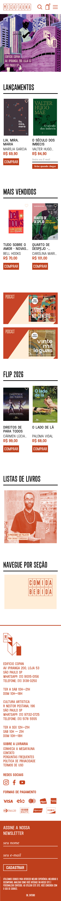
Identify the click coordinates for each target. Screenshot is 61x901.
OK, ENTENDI (30, 895)
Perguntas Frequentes (18, 757)
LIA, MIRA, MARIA (11, 142)
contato (8, 753)
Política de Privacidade (19, 761)
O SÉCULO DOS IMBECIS (43, 142)
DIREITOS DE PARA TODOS (13, 429)
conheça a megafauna (19, 748)
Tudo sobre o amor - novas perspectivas (14, 247)
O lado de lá (43, 427)
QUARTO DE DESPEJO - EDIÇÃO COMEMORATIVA (44, 247)
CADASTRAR (15, 867)
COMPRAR (11, 161)
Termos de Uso (13, 765)
